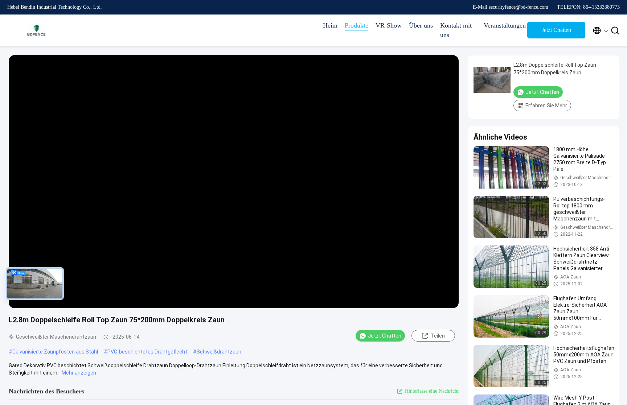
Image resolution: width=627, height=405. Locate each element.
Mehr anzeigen (79, 373)
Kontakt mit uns (456, 30)
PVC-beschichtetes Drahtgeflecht (147, 352)
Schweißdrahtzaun (219, 352)
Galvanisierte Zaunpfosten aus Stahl (55, 352)
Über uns (421, 25)
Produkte (356, 25)
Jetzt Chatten (556, 30)
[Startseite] (36, 30)
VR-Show (389, 25)
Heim (330, 25)
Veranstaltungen (502, 25)
